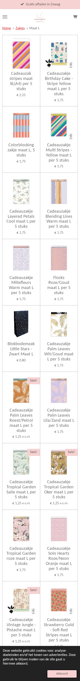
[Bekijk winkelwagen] (75, 17)
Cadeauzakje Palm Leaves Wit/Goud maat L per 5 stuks (59, 352)
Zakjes (20, 28)
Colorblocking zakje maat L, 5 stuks (21, 150)
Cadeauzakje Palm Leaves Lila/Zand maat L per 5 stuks (59, 418)
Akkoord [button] (62, 673)
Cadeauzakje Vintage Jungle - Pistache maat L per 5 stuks (21, 627)
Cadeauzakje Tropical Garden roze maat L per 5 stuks (21, 556)
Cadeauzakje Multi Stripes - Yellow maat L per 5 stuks (59, 153)
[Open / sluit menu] (5, 17)
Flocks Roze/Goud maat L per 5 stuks (58, 285)
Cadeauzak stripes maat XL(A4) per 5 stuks (21, 81)
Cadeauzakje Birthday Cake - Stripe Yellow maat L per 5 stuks (59, 83)
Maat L (34, 28)
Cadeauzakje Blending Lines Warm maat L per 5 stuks (59, 219)
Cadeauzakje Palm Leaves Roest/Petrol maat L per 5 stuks (21, 420)
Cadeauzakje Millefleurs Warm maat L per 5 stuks (21, 285)
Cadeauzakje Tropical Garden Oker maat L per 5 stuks (59, 490)
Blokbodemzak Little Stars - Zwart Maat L (21, 349)
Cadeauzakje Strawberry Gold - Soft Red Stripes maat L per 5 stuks (59, 630)
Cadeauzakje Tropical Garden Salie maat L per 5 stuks (21, 490)
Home (6, 28)
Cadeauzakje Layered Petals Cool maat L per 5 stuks (21, 219)
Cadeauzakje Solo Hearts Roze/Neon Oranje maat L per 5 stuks (59, 558)
